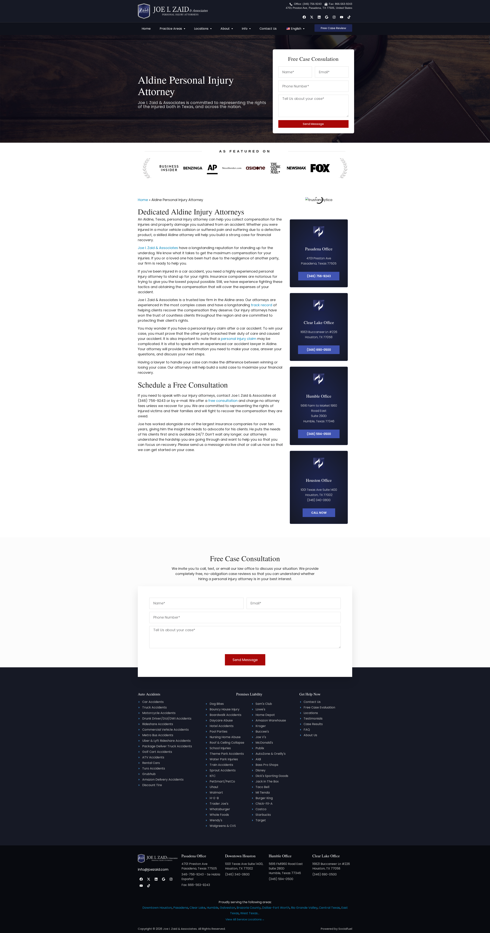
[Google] (326, 17)
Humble (212, 907)
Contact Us (268, 28)
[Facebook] (304, 17)
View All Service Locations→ (245, 919)
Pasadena (180, 907)
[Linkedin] (319, 17)
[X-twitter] (311, 17)
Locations (201, 28)
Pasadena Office (318, 249)
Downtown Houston (240, 855)
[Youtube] (341, 17)
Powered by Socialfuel (336, 929)
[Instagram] (334, 17)
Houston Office (319, 480)
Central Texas (329, 907)
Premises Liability (249, 694)
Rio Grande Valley (304, 907)
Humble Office (318, 396)
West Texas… (249, 913)
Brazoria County (249, 907)
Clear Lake (197, 907)
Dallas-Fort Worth (276, 907)
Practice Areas (171, 28)
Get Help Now (310, 694)
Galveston (227, 907)
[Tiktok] (349, 17)
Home (146, 28)
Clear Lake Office (319, 322)
